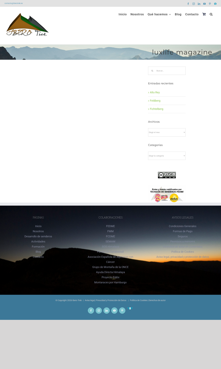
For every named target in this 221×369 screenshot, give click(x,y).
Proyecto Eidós (110, 277)
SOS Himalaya (110, 246)
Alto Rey (155, 92)
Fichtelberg (156, 108)
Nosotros (38, 231)
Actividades (38, 241)
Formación (38, 246)
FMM (110, 231)
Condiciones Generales (182, 226)
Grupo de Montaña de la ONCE (110, 267)
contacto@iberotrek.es (14, 3)
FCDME (110, 236)
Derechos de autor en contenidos (182, 246)
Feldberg (155, 100)
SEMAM (110, 241)
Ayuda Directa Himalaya (110, 272)
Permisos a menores (182, 241)
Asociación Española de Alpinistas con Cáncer (110, 259)
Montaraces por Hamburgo (110, 282)
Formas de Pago (182, 231)
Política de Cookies (182, 251)
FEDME (110, 226)
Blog (38, 251)
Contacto (38, 256)
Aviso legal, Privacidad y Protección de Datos (106, 300)
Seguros (183, 236)
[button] (211, 14)
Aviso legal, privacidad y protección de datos (182, 256)
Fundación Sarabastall (110, 251)
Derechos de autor (157, 300)
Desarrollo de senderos (38, 236)
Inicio (38, 226)
